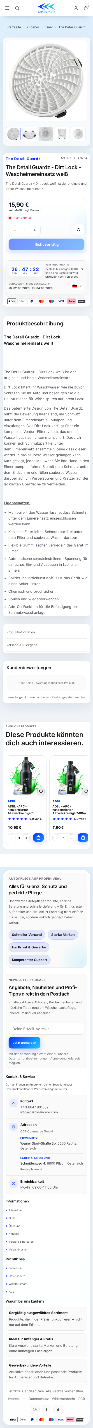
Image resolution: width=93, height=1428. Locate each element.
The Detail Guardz (71, 27)
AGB (11, 1291)
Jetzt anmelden (24, 1042)
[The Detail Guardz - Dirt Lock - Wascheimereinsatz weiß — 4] (62, 134)
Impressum (15, 1268)
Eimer (49, 27)
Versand (35, 210)
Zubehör (33, 27)
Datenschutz (17, 1276)
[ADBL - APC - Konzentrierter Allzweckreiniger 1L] (25, 776)
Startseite (14, 27)
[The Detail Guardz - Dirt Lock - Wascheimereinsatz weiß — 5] (78, 134)
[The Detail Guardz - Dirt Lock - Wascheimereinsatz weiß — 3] (46, 134)
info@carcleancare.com (39, 1112)
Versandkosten (18, 1249)
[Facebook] (46, 1409)
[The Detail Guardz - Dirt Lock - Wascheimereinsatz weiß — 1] (13, 134)
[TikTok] (58, 1409)
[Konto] (75, 8)
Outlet (12, 1218)
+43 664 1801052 (34, 1107)
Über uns (14, 1226)
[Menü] (7, 8)
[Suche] (17, 8)
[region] (46, 80)
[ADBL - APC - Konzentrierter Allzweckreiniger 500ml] (70, 776)
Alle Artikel (15, 1210)
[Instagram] (35, 1409)
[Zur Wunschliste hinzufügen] (78, 229)
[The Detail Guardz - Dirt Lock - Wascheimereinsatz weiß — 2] (29, 134)
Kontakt (14, 1233)
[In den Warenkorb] (38, 837)
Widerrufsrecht (18, 1283)
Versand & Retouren (21, 1241)
